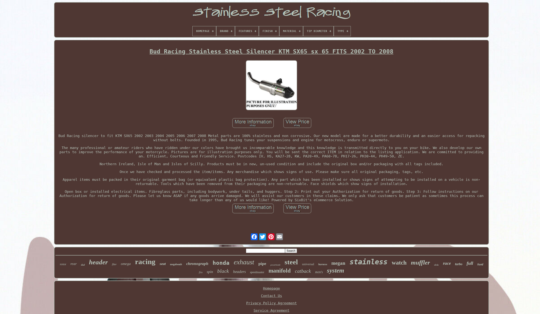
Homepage (271, 288)
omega (126, 264)
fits (200, 272)
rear (73, 264)
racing (145, 262)
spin (210, 272)
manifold (280, 270)
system (335, 270)
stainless (368, 262)
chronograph (197, 263)
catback (303, 271)
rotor (63, 264)
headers (239, 271)
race (447, 263)
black (223, 271)
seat (163, 264)
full (470, 263)
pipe (262, 263)
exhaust (244, 262)
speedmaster (257, 272)
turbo (458, 264)
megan (338, 263)
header (98, 262)
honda (221, 263)
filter (114, 264)
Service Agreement (271, 310)
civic (436, 264)
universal (308, 264)
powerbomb (275, 265)
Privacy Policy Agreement (271, 303)
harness (322, 264)
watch (399, 262)
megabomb (176, 264)
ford (480, 264)
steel (291, 262)
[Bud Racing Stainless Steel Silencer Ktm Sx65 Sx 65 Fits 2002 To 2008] (271, 86)
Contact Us (271, 296)
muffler (420, 262)
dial (83, 264)
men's (319, 272)
